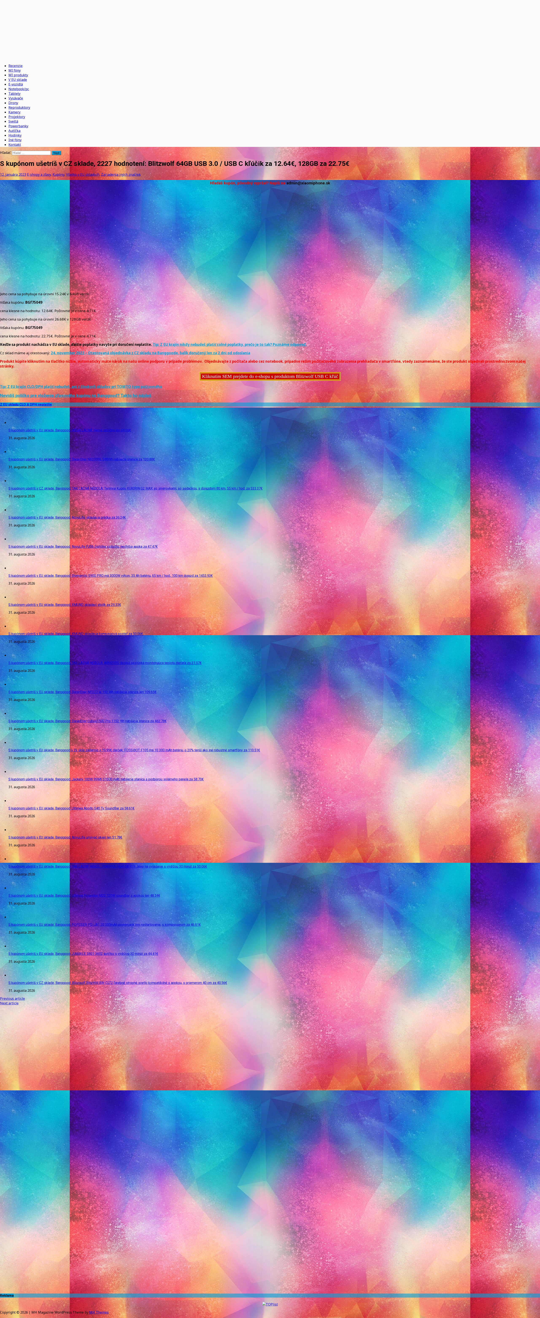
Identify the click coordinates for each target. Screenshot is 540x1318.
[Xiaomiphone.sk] (270, 30)
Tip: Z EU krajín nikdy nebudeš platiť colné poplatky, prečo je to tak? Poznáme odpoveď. (230, 344)
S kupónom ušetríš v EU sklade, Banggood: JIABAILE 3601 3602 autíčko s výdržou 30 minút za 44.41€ (83, 954)
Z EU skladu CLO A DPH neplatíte (26, 405)
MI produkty (18, 75)
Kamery (14, 112)
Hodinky (15, 135)
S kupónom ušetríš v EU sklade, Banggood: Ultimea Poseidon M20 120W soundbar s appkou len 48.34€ (84, 896)
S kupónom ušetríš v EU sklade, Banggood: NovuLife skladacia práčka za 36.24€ (67, 517)
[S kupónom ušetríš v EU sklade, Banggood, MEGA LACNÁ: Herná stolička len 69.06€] (16, 422)
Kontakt (14, 144)
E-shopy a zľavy (39, 174)
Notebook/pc (18, 89)
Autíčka (14, 130)
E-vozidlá (15, 84)
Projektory (16, 116)
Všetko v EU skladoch (82, 174)
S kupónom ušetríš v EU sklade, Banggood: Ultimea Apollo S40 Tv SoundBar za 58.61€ (71, 808)
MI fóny (14, 70)
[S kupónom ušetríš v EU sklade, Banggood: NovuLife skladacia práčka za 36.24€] (16, 509)
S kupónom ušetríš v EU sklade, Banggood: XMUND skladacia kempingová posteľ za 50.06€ (75, 634)
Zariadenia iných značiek (121, 174)
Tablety (14, 93)
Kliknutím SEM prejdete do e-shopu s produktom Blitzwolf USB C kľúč (270, 376)
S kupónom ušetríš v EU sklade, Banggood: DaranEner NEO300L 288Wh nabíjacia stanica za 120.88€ (81, 459)
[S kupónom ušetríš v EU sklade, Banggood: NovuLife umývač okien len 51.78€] (16, 829)
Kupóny (58, 174)
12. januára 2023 (13, 174)
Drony (13, 103)
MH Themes (99, 1312)
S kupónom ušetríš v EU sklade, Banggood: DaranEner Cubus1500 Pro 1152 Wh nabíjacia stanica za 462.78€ (87, 721)
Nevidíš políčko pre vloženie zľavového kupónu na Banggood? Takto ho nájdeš (75, 395)
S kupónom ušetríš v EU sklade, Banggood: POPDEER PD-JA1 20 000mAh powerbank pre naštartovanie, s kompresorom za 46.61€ (104, 925)
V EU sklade (17, 79)
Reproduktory (19, 107)
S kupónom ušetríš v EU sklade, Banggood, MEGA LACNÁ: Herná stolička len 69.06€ (69, 430)
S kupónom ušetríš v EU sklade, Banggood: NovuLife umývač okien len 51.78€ (65, 837)
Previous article (12, 998)
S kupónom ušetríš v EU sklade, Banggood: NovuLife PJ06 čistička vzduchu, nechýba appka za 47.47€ (83, 547)
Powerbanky (18, 126)
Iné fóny (15, 140)
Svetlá (13, 121)
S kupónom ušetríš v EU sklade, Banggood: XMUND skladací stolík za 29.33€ (64, 605)
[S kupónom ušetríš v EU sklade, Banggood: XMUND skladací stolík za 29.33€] (16, 597)
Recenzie (15, 65)
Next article (9, 1003)
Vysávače (15, 98)
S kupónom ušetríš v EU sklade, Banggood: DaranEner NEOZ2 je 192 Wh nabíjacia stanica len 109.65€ (82, 692)
